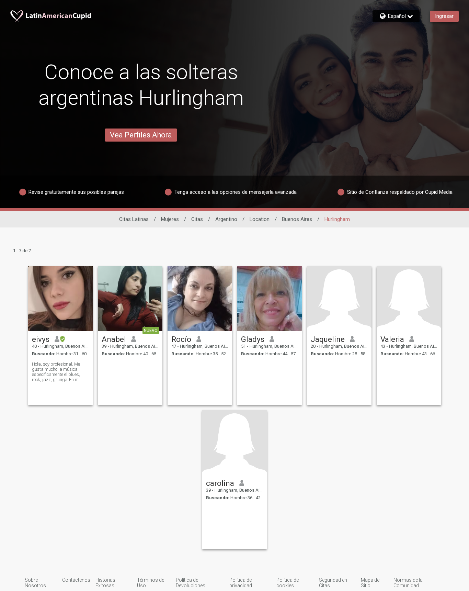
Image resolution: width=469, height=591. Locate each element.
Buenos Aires (297, 219)
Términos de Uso (150, 582)
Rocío (181, 339)
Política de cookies (287, 582)
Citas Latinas (134, 219)
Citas (197, 219)
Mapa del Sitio (370, 582)
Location (260, 219)
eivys (40, 339)
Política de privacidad (240, 582)
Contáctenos (76, 580)
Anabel (114, 339)
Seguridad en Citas (333, 582)
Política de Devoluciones (190, 582)
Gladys (252, 339)
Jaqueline (328, 339)
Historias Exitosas (105, 582)
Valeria (392, 339)
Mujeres (170, 219)
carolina (220, 483)
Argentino (226, 219)
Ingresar (444, 16)
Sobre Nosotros (35, 582)
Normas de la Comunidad (408, 582)
